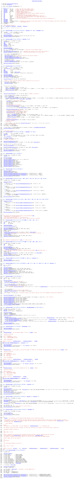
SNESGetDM (10, 227)
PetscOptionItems (30, 307)
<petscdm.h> (9, 4)
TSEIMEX (31, 332)
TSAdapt (5, 44)
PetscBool (6, 21)
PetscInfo (27, 123)
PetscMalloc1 (11, 392)
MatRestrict (10, 270)
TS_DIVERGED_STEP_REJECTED (39, 127)
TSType (62, 448)
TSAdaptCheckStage (13, 61)
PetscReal (6, 19)
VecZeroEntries (11, 141)
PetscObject (23, 173)
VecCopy (10, 35)
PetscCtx (34, 258)
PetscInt (10, 6)
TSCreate (15, 448)
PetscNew (10, 466)
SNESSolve (11, 56)
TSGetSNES (10, 48)
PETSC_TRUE (22, 98)
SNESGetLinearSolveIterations (15, 58)
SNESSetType (10, 76)
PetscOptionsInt (12, 317)
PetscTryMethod (7, 345)
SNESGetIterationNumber (14, 57)
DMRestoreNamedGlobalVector (26, 202)
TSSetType (24, 448)
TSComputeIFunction (12, 142)
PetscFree (10, 165)
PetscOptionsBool (13, 321)
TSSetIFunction (60, 420)
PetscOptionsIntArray (13, 319)
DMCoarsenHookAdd (15, 303)
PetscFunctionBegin (8, 34)
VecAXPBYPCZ (12, 88)
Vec (4, 13)
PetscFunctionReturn (8, 36)
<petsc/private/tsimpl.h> (12, 3)
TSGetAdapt (11, 60)
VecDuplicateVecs (14, 105)
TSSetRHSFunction (17, 421)
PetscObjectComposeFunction (14, 173)
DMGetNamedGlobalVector (25, 183)
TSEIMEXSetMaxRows (13, 282)
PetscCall (6, 35)
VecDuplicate (11, 297)
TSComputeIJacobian (12, 252)
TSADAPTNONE (18, 463)
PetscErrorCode (9, 30)
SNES (5, 43)
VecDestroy (10, 160)
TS (23, 30)
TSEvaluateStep (11, 93)
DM (23, 178)
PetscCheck (6, 389)
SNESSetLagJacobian (12, 51)
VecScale (12, 90)
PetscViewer (24, 326)
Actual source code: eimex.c (37, 0)
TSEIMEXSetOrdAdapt (52, 321)
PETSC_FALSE (11, 96)
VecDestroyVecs (14, 109)
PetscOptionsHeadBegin (8, 315)
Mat (33, 241)
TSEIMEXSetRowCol (13, 284)
